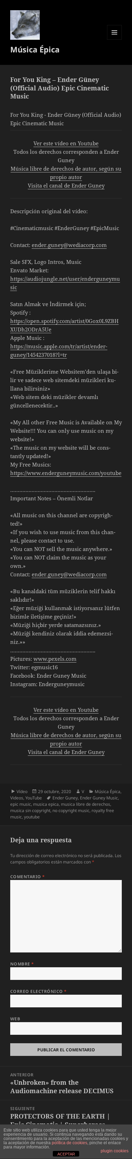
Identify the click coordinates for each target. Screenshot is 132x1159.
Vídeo (22, 791)
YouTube (33, 798)
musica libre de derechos (85, 804)
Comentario (27, 877)
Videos (16, 798)
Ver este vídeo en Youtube (66, 143)
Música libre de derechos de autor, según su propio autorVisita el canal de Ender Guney (66, 177)
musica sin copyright (30, 810)
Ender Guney (65, 798)
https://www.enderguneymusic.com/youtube (65, 472)
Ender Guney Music (99, 798)
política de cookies (69, 1142)
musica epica (46, 804)
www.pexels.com (54, 658)
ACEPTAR (66, 1154)
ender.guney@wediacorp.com (69, 244)
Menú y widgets (114, 39)
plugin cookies (114, 1150)
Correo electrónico (38, 991)
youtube (32, 817)
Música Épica (34, 49)
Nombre (22, 964)
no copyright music (70, 810)
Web (15, 1019)
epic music (20, 804)
